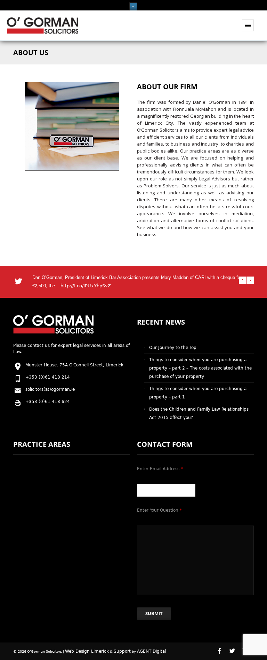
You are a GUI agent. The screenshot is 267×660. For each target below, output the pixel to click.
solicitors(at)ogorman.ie (50, 389)
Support (122, 651)
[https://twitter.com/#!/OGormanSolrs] (235, 653)
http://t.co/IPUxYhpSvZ (85, 285)
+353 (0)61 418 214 (47, 377)
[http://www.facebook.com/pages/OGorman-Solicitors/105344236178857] (222, 653)
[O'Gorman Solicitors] (42, 32)
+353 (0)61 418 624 (47, 401)
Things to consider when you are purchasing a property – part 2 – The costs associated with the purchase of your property (200, 368)
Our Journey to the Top (172, 347)
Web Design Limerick (87, 651)
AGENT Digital (151, 651)
